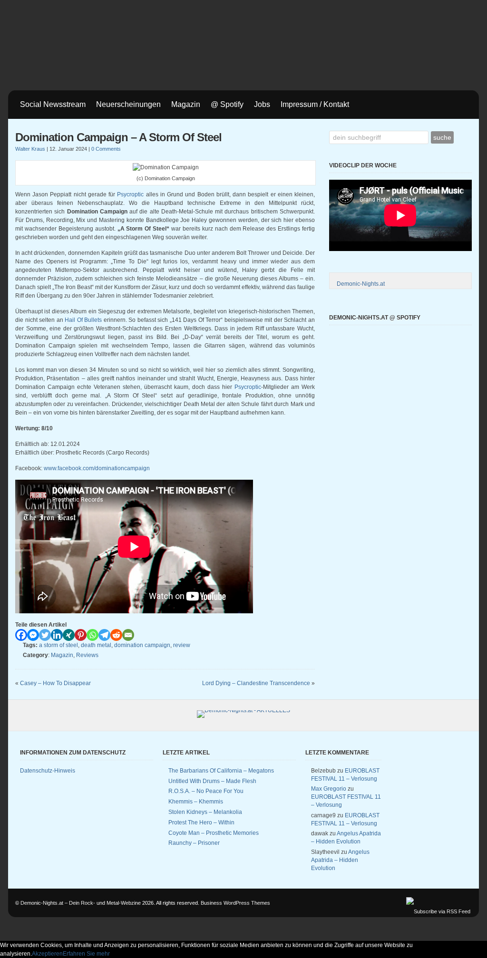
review (181, 645)
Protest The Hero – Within (201, 822)
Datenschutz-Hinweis (47, 770)
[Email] (128, 635)
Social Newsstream (53, 104)
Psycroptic (130, 194)
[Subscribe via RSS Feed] (438, 911)
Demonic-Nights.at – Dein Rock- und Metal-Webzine (80, 903)
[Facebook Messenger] (33, 635)
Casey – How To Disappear (55, 683)
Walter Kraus (30, 149)
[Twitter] (45, 635)
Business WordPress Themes (235, 903)
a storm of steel (58, 645)
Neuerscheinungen (128, 104)
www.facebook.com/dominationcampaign (97, 468)
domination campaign (142, 645)
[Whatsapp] (92, 635)
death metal (96, 645)
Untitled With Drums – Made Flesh (212, 781)
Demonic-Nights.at (361, 284)
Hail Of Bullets (83, 320)
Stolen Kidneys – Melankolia (205, 812)
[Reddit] (116, 635)
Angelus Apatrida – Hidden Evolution (340, 860)
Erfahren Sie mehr (86, 953)
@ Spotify (227, 104)
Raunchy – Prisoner (194, 843)
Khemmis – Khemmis (195, 801)
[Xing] (69, 635)
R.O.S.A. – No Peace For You (206, 791)
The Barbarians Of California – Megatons (221, 770)
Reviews (87, 655)
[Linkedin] (57, 635)
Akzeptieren (47, 953)
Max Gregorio (328, 788)
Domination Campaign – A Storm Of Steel (118, 137)
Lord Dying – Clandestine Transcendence (256, 683)
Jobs (262, 104)
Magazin (185, 104)
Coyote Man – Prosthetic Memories (213, 833)
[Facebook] (21, 635)
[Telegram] (104, 635)
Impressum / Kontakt (315, 104)
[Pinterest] (81, 635)
